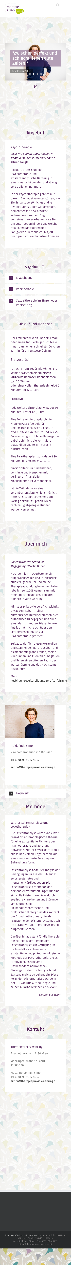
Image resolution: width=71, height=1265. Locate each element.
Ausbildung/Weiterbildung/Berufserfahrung (39, 680)
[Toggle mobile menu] (64, 5)
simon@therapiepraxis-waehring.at (33, 767)
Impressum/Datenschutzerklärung (21, 1235)
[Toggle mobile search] (57, 5)
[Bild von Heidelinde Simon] (29, 707)
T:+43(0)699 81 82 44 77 (25, 760)
